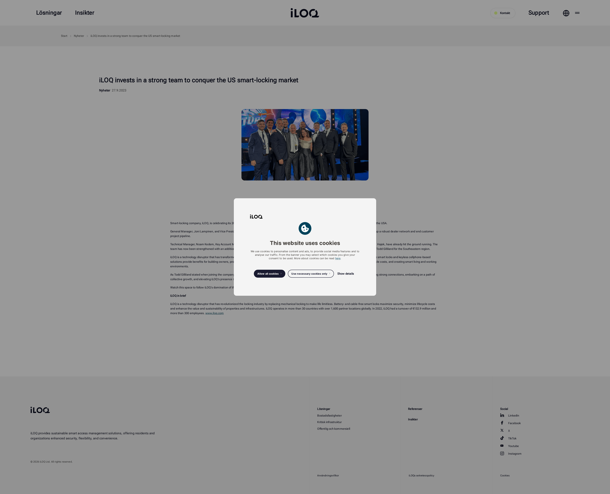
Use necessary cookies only (309, 273)
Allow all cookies (268, 273)
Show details (345, 273)
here (338, 258)
